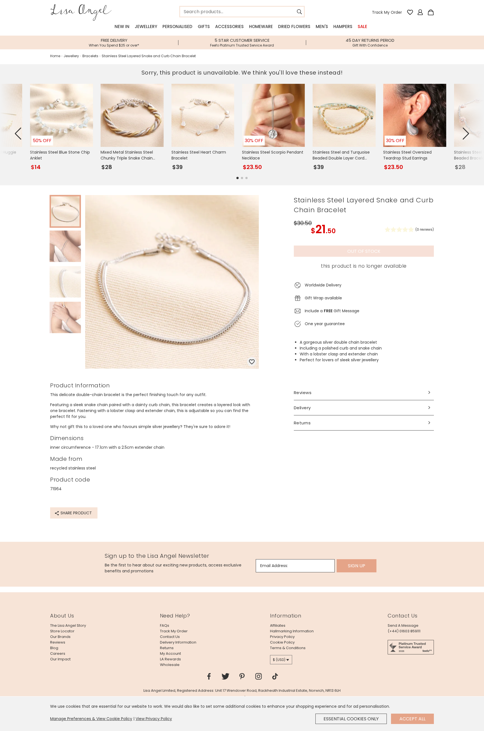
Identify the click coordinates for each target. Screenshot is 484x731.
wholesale (170, 664)
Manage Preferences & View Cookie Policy (91, 718)
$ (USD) (279, 659)
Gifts (204, 26)
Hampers (342, 26)
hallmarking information (292, 631)
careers (57, 653)
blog (54, 648)
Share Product (75, 513)
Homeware (261, 26)
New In (122, 26)
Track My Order (387, 12)
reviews (57, 642)
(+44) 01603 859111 (404, 631)
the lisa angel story (68, 625)
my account (170, 653)
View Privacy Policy (154, 718)
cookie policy (282, 642)
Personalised (177, 26)
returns (167, 648)
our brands (60, 636)
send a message (403, 625)
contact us (170, 636)
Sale (362, 26)
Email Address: (274, 565)
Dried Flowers (294, 26)
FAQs (164, 625)
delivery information (178, 642)
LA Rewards (170, 659)
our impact (60, 659)
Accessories (229, 26)
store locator (62, 631)
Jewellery (146, 26)
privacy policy (282, 636)
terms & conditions (288, 648)
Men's (322, 26)
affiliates (277, 625)
